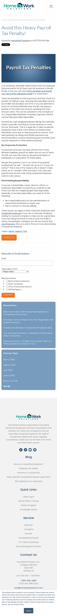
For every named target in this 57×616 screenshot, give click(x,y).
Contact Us (9, 237)
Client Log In (28, 496)
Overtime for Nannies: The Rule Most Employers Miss (27, 327)
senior (9, 375)
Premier (28, 533)
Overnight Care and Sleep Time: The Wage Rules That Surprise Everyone (28, 321)
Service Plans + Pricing (28, 501)
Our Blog (11, 20)
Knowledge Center (28, 509)
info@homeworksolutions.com (28, 587)
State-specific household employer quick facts (29, 477)
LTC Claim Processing (28, 542)
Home (3, 20)
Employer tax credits (28, 468)
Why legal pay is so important (28, 481)
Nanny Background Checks (28, 546)
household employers (11, 213)
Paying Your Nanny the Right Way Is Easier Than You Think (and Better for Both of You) (27, 342)
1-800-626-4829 (28, 580)
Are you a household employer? (28, 464)
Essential (28, 525)
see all (6, 386)
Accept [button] (28, 610)
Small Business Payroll (28, 538)
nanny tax (10, 381)
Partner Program (28, 505)
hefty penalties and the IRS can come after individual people (26, 92)
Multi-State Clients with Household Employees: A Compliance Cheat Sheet (26, 313)
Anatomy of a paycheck (28, 472)
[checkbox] (28, 285)
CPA (25, 231)
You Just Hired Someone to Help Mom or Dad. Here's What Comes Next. (27, 334)
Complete (28, 529)
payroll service (8, 224)
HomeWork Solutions (20, 40)
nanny (11, 231)
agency (18, 231)
